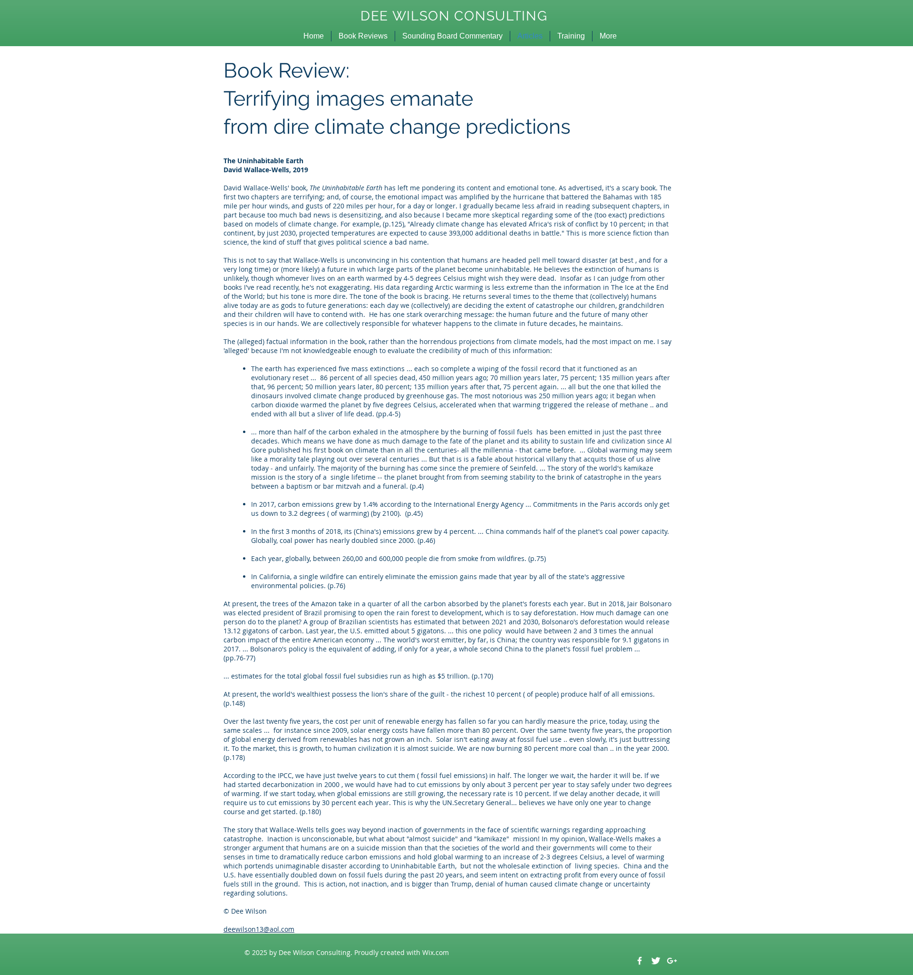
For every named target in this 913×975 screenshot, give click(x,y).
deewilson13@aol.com (258, 929)
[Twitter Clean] (656, 960)
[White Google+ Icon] (672, 960)
